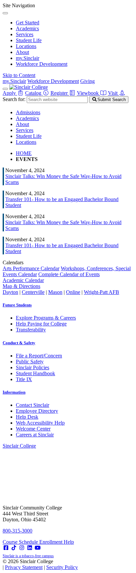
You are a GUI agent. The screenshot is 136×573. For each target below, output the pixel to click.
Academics (27, 28)
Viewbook (88, 93)
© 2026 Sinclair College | (40, 564)
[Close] (5, 13)
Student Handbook (35, 373)
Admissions (28, 112)
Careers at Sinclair (35, 434)
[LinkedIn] (29, 548)
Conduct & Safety (19, 342)
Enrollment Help (56, 542)
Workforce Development (41, 64)
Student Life (29, 40)
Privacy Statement (24, 567)
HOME (24, 153)
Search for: (14, 99)
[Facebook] (6, 548)
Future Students (17, 304)
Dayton (10, 292)
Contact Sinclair (32, 405)
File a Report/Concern (39, 355)
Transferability (31, 329)
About (22, 52)
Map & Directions (21, 286)
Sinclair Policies (32, 367)
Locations (26, 46)
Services (24, 34)
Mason (55, 292)
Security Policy (62, 567)
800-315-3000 (17, 531)
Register (60, 93)
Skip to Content (19, 75)
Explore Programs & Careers (46, 318)
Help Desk (27, 417)
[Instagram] (21, 548)
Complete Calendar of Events (69, 274)
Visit (113, 93)
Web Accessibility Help (40, 423)
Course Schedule (21, 542)
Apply (10, 93)
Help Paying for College (41, 323)
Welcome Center (33, 428)
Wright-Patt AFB (101, 292)
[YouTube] (37, 548)
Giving (87, 81)
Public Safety (30, 361)
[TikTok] (14, 548)
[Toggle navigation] (5, 89)
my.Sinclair (27, 58)
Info (14, 392)
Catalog (34, 93)
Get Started (27, 22)
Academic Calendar (23, 280)
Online (73, 292)
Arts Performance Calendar (31, 268)
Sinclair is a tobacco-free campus (28, 556)
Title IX (24, 379)
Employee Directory (37, 411)
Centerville (33, 292)
